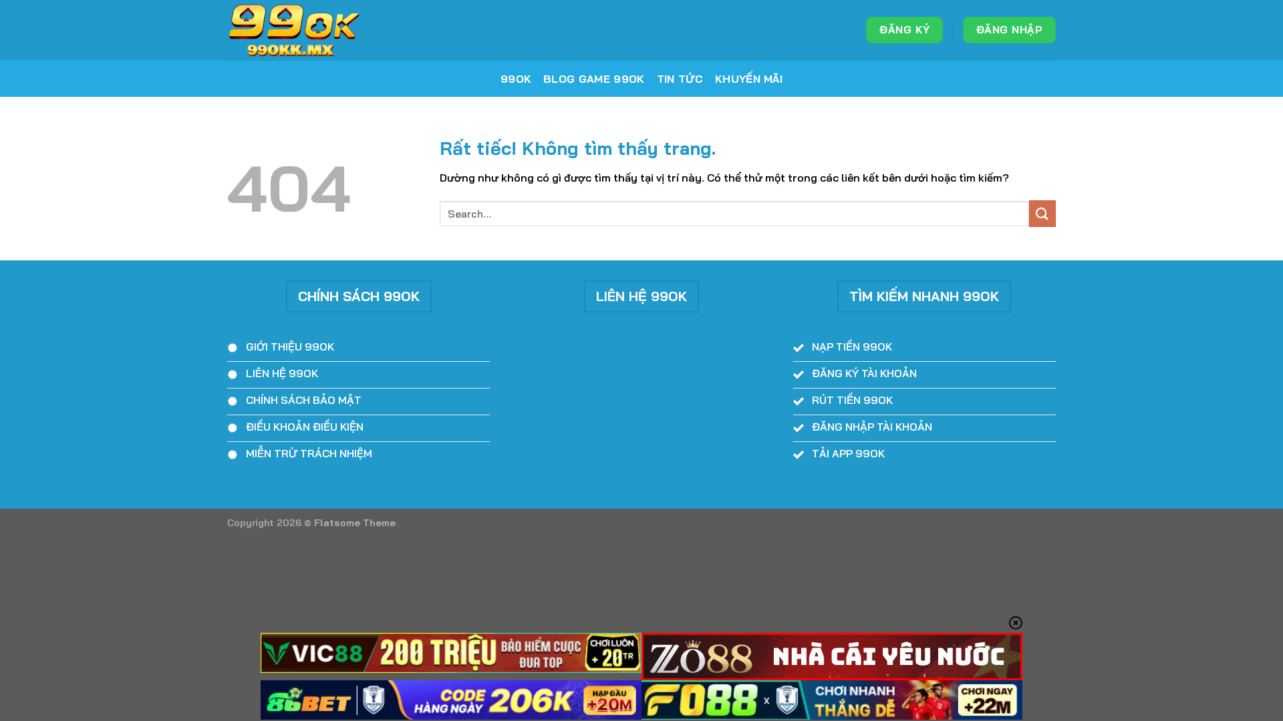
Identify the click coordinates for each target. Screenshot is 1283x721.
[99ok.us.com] (294, 30)
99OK (516, 78)
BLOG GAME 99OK (593, 78)
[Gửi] (1042, 213)
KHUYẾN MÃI (748, 78)
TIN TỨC (680, 78)
